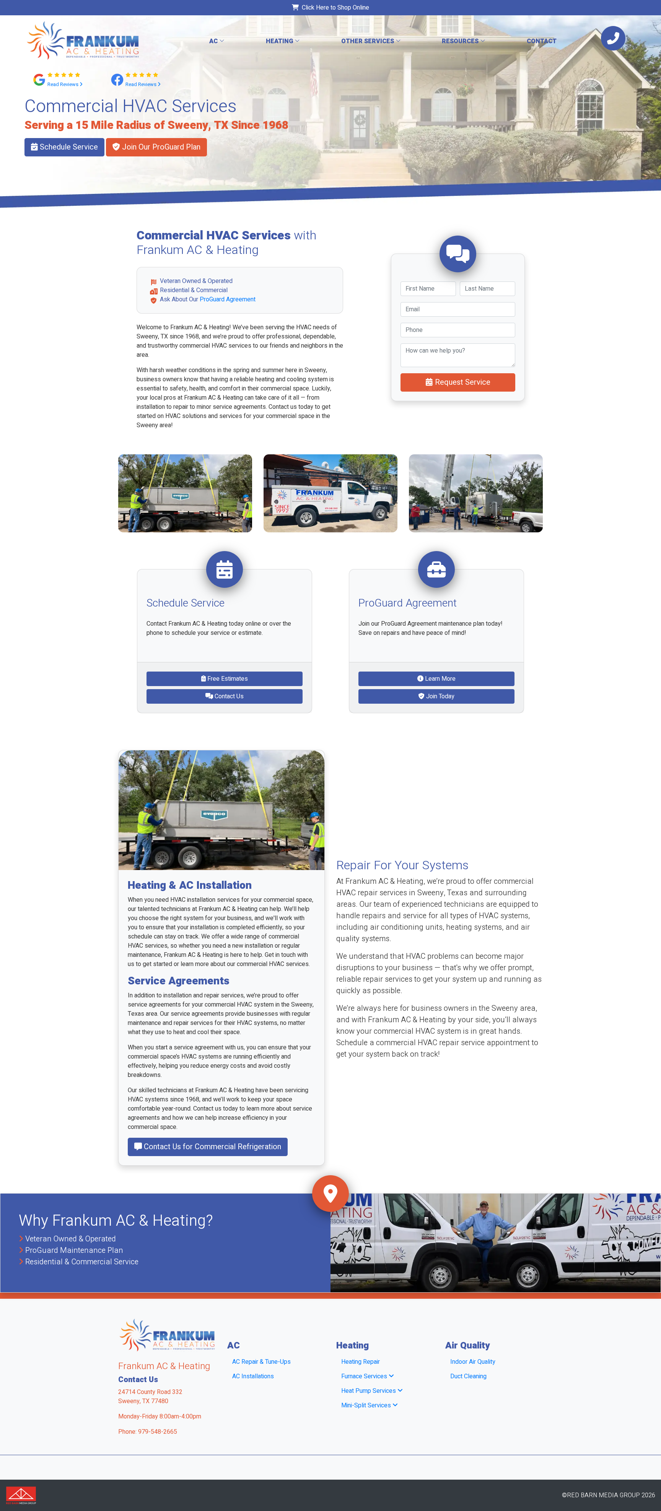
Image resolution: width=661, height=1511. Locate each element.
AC (214, 41)
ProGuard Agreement (228, 299)
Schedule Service (68, 147)
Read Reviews (63, 84)
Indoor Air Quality (472, 1361)
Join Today (439, 696)
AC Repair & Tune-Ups (261, 1361)
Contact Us (228, 696)
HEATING (280, 41)
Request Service (461, 382)
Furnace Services (365, 1376)
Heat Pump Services (369, 1391)
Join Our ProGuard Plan (160, 147)
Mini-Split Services (366, 1405)
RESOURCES (461, 41)
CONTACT (542, 41)
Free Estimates (227, 678)
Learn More (439, 678)
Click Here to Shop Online (334, 7)
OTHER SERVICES (368, 41)
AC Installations (253, 1376)
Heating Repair (360, 1361)
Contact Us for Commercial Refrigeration (211, 1146)
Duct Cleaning (468, 1376)
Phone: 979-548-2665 (147, 1431)
